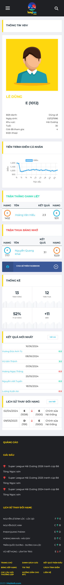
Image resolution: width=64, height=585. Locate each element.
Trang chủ (6, 563)
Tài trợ (26, 567)
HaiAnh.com (14, 583)
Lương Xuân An (10, 391)
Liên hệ (47, 572)
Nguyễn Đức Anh (12, 525)
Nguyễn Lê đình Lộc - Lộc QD (18, 519)
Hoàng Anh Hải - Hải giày (16, 538)
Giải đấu (8, 454)
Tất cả (53, 337)
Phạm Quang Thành (14, 532)
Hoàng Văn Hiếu (25, 214)
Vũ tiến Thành (9, 361)
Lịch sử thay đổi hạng (17, 507)
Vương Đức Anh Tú (12, 351)
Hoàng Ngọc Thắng (12, 371)
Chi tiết (52, 402)
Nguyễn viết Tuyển (12, 381)
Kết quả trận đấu (52, 563)
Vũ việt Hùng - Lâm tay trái (17, 551)
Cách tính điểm (51, 567)
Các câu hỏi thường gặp (7, 573)
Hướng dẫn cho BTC (30, 573)
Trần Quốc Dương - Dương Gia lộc (22, 545)
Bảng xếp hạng (9, 567)
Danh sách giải (30, 563)
